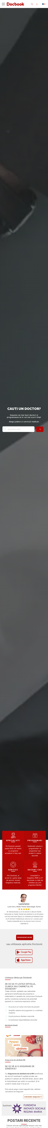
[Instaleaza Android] (24, 952)
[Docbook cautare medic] (40, 429)
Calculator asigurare (32, 1097)
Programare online (24, 937)
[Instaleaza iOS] (24, 960)
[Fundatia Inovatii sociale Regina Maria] (28, 1108)
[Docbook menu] (3, 4)
